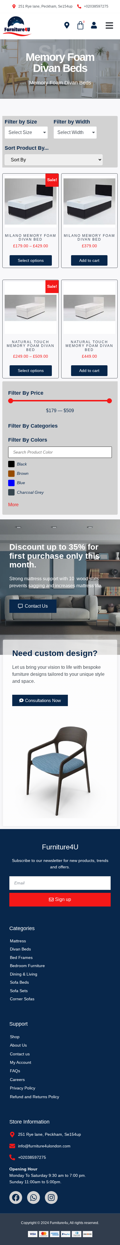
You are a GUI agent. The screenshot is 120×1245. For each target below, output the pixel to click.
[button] (109, 25)
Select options (31, 260)
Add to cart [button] (89, 260)
